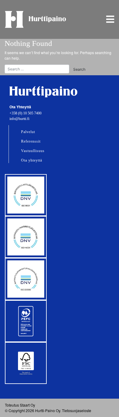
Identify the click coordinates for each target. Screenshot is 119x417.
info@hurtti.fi (19, 119)
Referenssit (31, 141)
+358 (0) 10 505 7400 (25, 113)
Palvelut (28, 132)
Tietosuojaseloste (76, 410)
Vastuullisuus (33, 151)
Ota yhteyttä (31, 160)
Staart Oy (27, 405)
